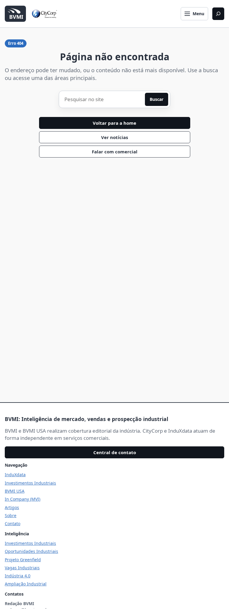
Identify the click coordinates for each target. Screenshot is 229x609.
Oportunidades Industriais (31, 551)
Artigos (12, 507)
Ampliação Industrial (26, 584)
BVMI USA (14, 491)
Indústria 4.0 (17, 576)
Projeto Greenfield (23, 559)
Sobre (10, 515)
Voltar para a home (114, 123)
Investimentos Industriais (30, 483)
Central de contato (114, 452)
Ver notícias (114, 137)
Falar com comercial (114, 152)
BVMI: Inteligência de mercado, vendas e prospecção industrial (86, 419)
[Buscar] (218, 13)
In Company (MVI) (22, 499)
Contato (12, 523)
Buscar (156, 99)
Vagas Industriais (22, 568)
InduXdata (15, 474)
